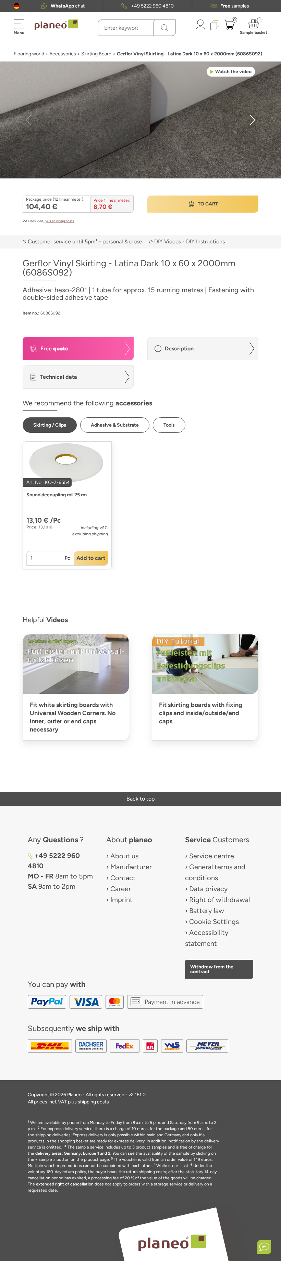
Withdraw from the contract (211, 969)
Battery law (206, 911)
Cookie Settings (214, 921)
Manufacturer (131, 867)
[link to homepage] (56, 24)
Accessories (62, 54)
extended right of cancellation (65, 1184)
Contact (123, 878)
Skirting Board (96, 54)
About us (124, 856)
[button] (17, 6)
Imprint (121, 900)
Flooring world (29, 54)
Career (120, 889)
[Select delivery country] (17, 6)
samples (234, 6)
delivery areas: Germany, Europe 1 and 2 (72, 1153)
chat (68, 6)
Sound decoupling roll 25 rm (56, 495)
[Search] (164, 27)
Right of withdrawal (219, 900)
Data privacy (208, 889)
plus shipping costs (59, 221)
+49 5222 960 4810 (152, 6)
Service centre (211, 856)
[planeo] (172, 1242)
